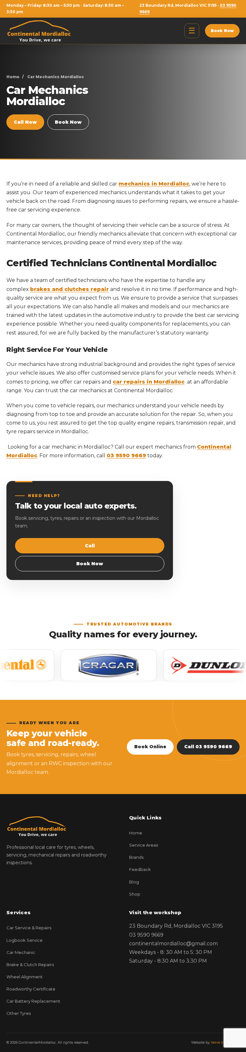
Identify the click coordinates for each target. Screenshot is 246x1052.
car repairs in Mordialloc (148, 382)
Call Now (25, 122)
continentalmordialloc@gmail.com (173, 943)
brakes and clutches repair (69, 289)
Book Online (150, 747)
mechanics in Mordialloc (154, 184)
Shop (134, 894)
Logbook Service (24, 940)
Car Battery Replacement (33, 1001)
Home (13, 76)
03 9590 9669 (126, 455)
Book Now (222, 30)
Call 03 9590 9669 (208, 747)
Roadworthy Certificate (30, 988)
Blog (134, 881)
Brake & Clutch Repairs (30, 964)
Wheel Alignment (24, 976)
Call (90, 546)
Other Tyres (18, 1013)
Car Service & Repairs (28, 927)
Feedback (140, 869)
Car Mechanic (20, 952)
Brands (136, 857)
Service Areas (143, 845)
